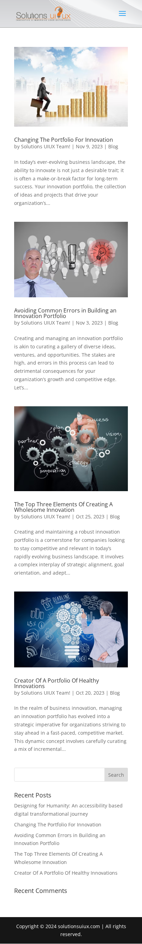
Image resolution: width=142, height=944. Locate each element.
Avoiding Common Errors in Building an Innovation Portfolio (65, 313)
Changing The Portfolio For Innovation (63, 139)
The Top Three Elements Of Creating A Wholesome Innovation (63, 507)
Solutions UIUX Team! (45, 146)
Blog (113, 146)
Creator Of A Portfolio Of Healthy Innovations (56, 683)
